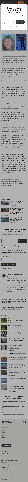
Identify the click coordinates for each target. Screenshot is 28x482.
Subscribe (20, 21)
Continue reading (14, 26)
